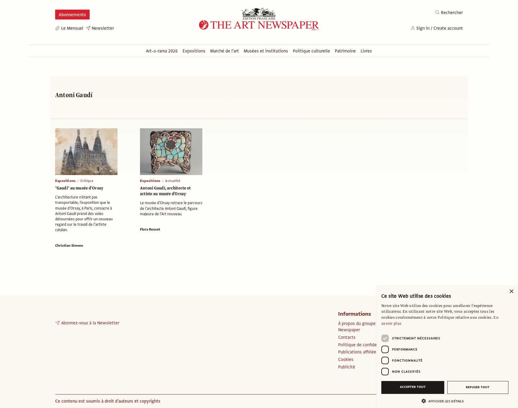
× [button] (511, 291)
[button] (444, 401)
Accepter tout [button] (413, 387)
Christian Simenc (69, 245)
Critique (86, 180)
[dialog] (447, 346)
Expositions (65, 180)
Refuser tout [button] (478, 387)
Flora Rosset (150, 229)
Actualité (172, 180)
